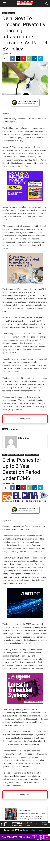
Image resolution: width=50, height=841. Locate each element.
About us (34, 830)
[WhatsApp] (29, 58)
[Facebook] (12, 58)
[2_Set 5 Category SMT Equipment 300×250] (25, 201)
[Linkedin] (34, 58)
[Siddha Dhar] (11, 442)
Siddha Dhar (8, 54)
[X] (18, 58)
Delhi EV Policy (14, 429)
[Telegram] (40, 58)
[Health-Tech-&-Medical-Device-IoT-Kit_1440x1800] (25, 283)
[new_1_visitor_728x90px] (25, 840)
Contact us (26, 830)
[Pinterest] (23, 58)
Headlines (11, 13)
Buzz (4, 13)
